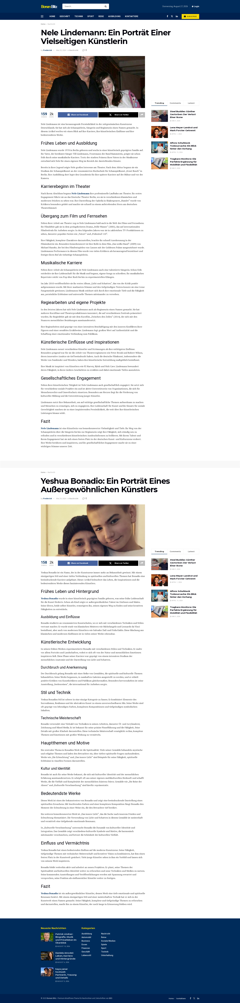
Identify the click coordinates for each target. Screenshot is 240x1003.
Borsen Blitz (51, 998)
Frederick (47, 50)
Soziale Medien (108, 941)
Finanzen (86, 948)
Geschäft (65, 16)
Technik (78, 16)
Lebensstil (86, 955)
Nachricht (51, 24)
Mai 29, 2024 (61, 50)
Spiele (104, 944)
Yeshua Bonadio (49, 598)
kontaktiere (131, 16)
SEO (110, 998)
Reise (101, 16)
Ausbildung (114, 16)
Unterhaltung (107, 955)
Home (52, 16)
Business (86, 941)
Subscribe (191, 16)
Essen (84, 944)
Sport (90, 16)
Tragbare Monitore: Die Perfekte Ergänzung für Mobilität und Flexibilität (183, 162)
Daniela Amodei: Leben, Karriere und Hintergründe (65, 956)
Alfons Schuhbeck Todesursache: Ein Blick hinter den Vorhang (183, 146)
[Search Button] (106, 6)
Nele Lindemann (80, 193)
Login (196, 6)
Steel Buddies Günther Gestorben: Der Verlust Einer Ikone (183, 114)
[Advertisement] (175, 75)
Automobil (86, 937)
